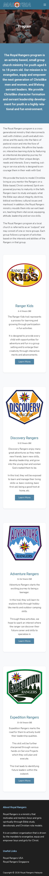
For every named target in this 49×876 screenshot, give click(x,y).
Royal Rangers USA (13, 858)
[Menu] (45, 5)
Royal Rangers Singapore (16, 861)
